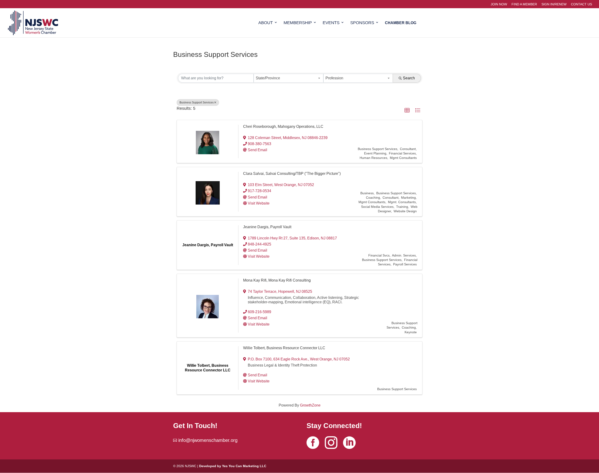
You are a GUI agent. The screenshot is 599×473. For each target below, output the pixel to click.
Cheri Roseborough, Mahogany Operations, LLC (283, 126)
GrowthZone (310, 405)
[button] (407, 110)
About (265, 23)
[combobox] (288, 78)
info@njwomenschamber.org (207, 440)
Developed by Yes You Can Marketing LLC (232, 466)
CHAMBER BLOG (400, 23)
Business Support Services (196, 102)
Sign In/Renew (553, 4)
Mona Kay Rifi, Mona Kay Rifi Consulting (277, 280)
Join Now (499, 4)
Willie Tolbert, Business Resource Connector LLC (284, 348)
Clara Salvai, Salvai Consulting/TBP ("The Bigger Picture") (292, 174)
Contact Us (581, 4)
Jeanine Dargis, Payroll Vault (267, 227)
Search (409, 78)
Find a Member (524, 4)
